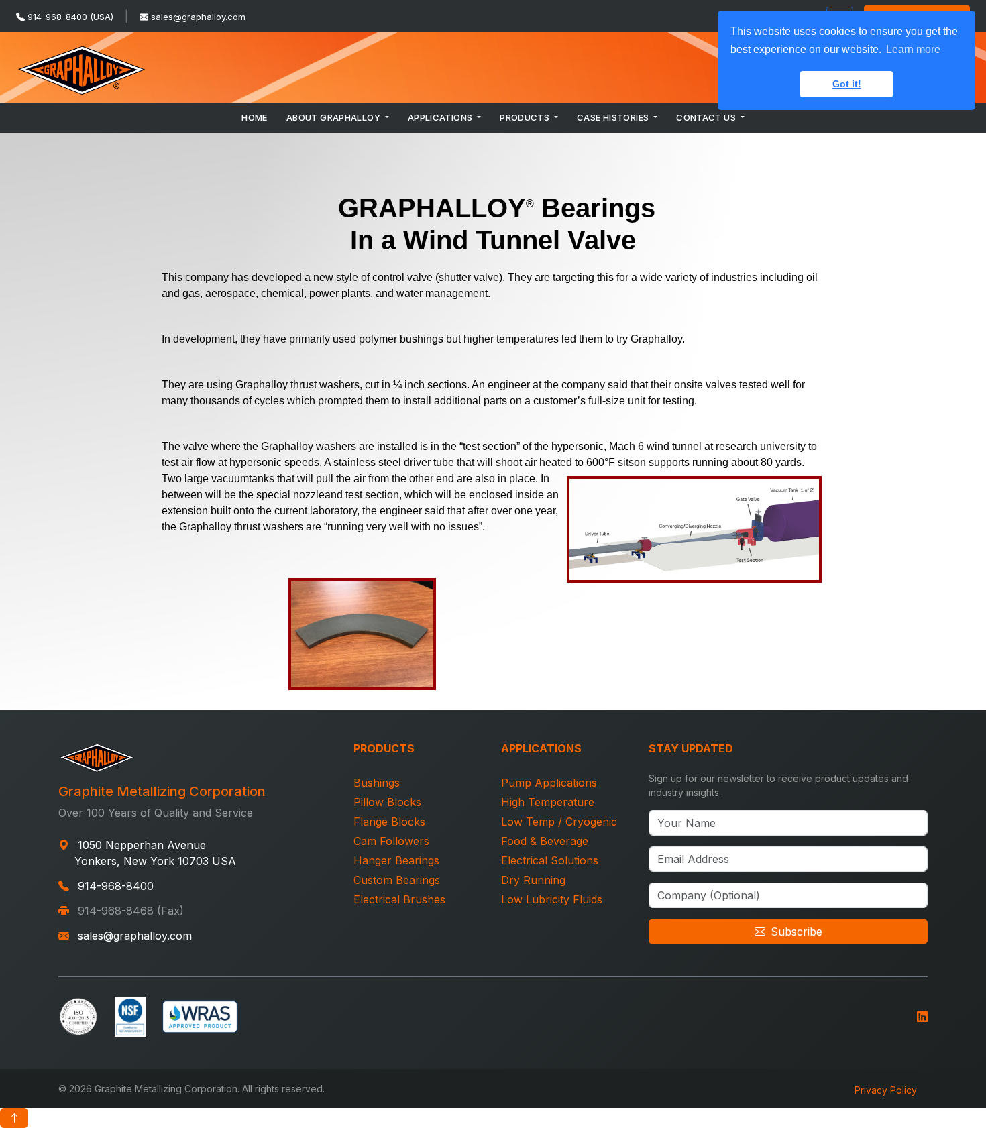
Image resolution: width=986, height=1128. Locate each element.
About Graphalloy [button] (334, 117)
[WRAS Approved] (200, 1015)
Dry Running (533, 880)
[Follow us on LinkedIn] (922, 1015)
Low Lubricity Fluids (551, 899)
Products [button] (526, 117)
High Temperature (547, 802)
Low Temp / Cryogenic (559, 821)
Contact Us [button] (707, 117)
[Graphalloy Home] (82, 67)
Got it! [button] (846, 83)
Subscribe (796, 931)
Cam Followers (391, 841)
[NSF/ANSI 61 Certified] (130, 1015)
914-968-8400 (116, 886)
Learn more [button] (913, 49)
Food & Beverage (544, 841)
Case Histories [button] (614, 117)
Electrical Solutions (549, 860)
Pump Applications (549, 782)
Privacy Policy (886, 1090)
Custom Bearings (396, 880)
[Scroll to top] (14, 1118)
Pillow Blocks (387, 802)
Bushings (376, 782)
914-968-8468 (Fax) (131, 910)
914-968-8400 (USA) (70, 16)
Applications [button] (441, 117)
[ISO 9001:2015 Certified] (78, 1015)
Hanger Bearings (396, 860)
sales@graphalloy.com (198, 16)
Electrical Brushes (399, 899)
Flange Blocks (389, 821)
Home (254, 117)
